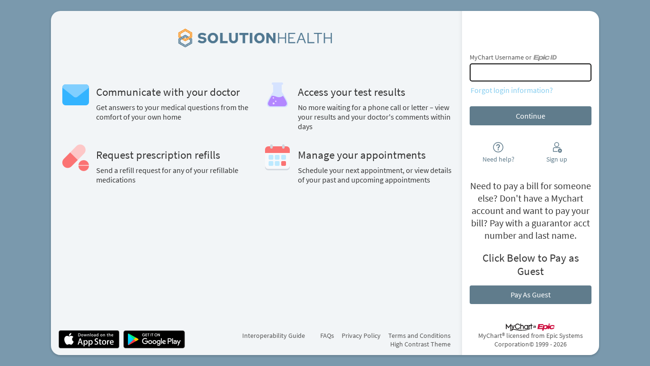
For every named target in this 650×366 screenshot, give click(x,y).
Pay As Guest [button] (531, 294)
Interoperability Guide (273, 335)
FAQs (327, 335)
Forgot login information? (512, 90)
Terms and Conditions (419, 335)
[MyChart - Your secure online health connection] (256, 38)
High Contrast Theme (420, 344)
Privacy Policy (361, 335)
